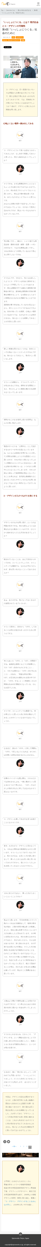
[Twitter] (8, 1141)
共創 (23, 40)
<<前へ (14, 1146)
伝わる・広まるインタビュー (11, 40)
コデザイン (20, 37)
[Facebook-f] (4, 1141)
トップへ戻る (20, 1234)
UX (13, 37)
